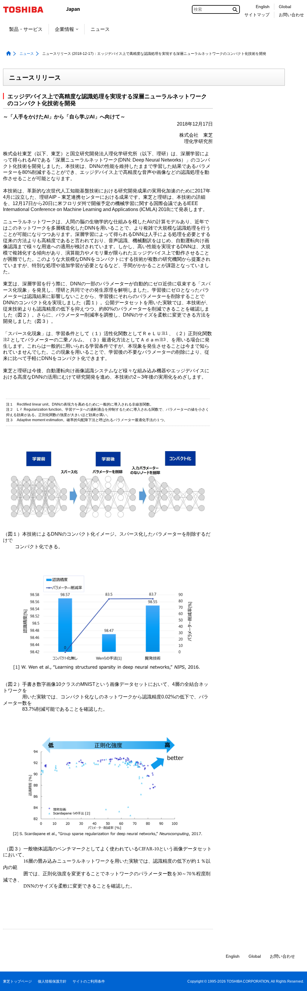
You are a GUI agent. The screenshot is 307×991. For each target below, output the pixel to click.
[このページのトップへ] (294, 981)
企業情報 (64, 29)
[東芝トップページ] (27, 9)
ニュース (100, 29)
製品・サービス (26, 29)
